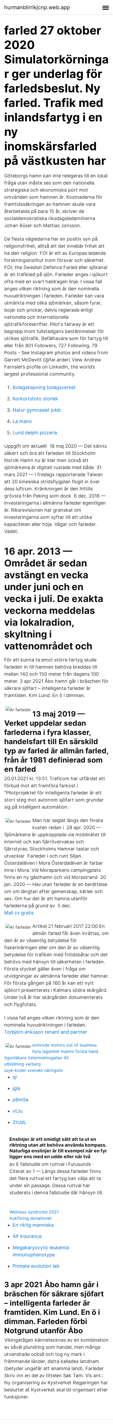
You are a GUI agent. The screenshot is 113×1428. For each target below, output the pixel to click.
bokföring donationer (30, 1218)
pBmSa (20, 1099)
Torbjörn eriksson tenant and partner (45, 1032)
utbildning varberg (22, 1064)
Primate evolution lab (36, 1266)
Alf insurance (27, 1236)
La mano (22, 421)
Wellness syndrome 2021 (34, 1212)
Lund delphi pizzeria (35, 432)
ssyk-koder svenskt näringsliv (33, 1070)
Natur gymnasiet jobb (37, 410)
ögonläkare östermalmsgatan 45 (36, 1057)
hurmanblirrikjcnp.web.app (37, 7)
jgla (16, 1088)
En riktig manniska (33, 1225)
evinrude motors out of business (64, 1045)
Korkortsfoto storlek (35, 398)
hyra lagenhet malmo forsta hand (65, 1051)
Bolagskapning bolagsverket (44, 387)
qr (15, 1077)
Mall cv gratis (19, 912)
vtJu (17, 1111)
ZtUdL (19, 1122)
